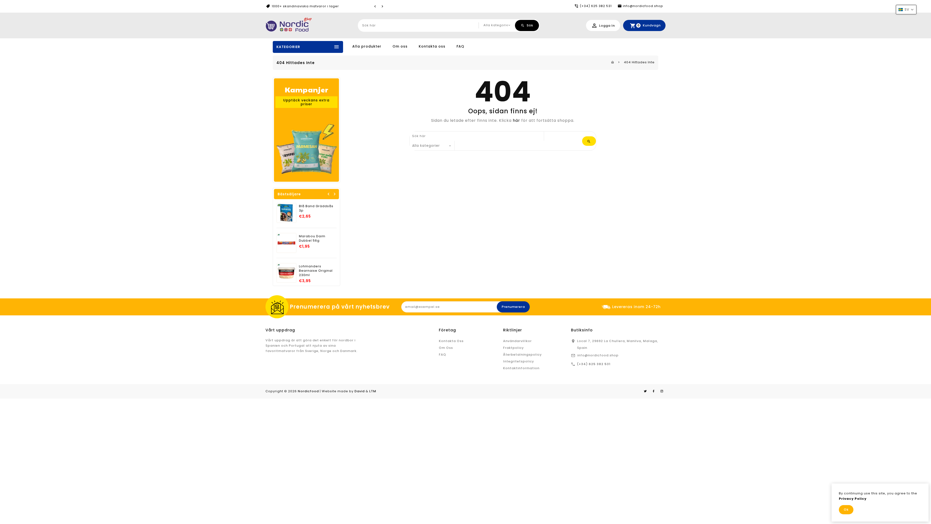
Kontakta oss (432, 46)
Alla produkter (366, 46)
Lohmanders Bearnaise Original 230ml (316, 270)
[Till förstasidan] (612, 62)
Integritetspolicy (518, 361)
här (516, 120)
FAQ (460, 46)
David (359, 391)
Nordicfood (308, 391)
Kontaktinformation (521, 368)
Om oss (400, 46)
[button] (906, 9)
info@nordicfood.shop (597, 355)
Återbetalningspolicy (522, 354)
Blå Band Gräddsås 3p (316, 208)
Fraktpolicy (513, 347)
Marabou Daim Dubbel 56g (312, 238)
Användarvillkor (517, 341)
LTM (372, 391)
